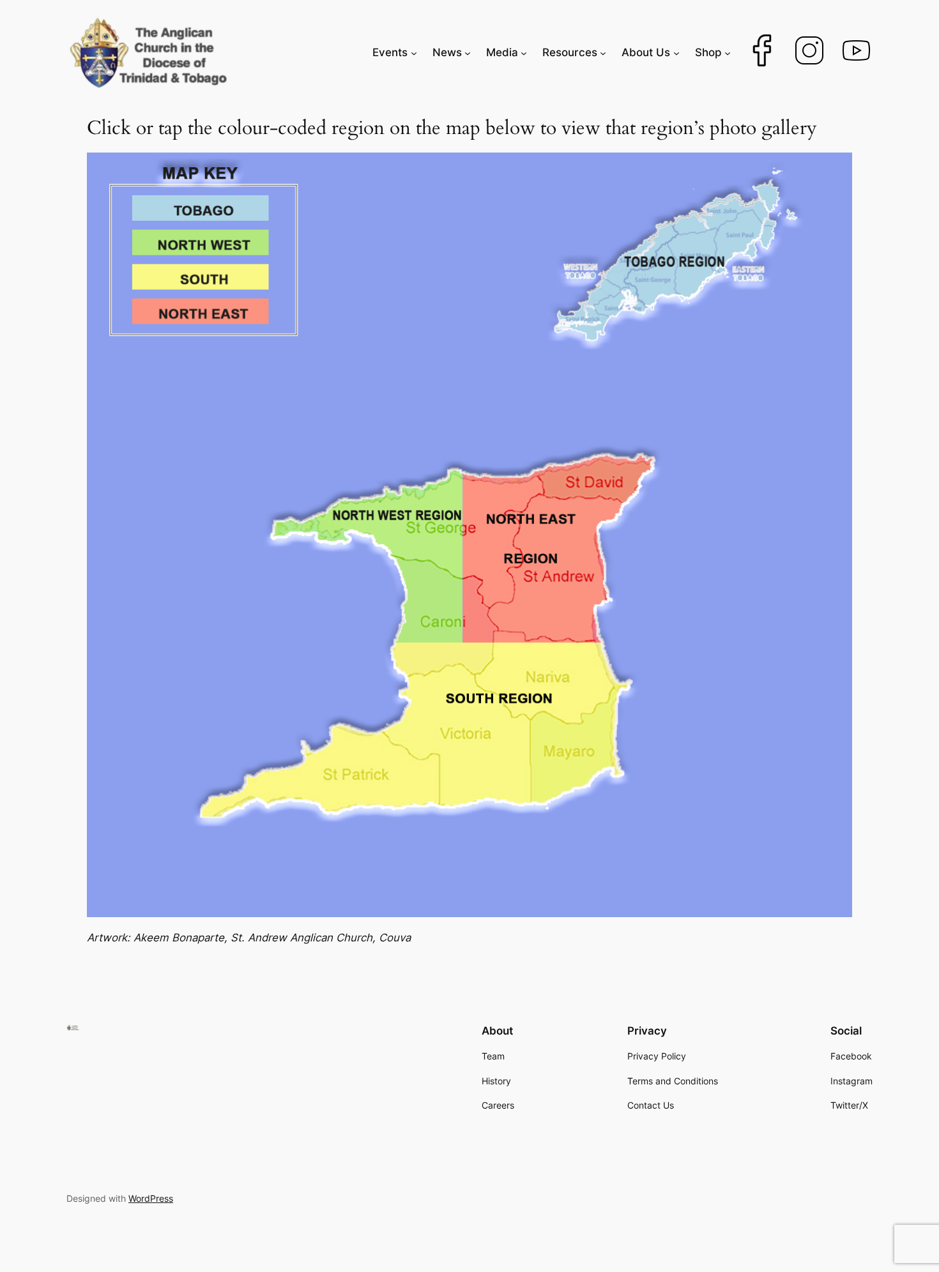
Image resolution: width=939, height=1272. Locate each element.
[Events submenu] (414, 52)
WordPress (150, 1198)
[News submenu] (467, 52)
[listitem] (355, 554)
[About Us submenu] (676, 52)
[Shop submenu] (727, 52)
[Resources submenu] (603, 52)
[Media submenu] (524, 52)
